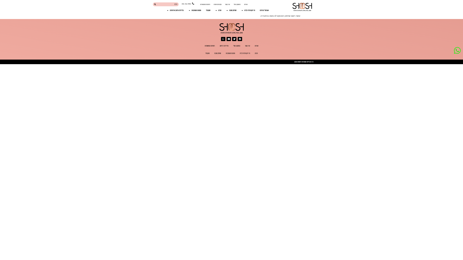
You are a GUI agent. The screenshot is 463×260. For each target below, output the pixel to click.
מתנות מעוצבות (196, 10)
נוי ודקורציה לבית (249, 10)
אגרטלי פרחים (264, 10)
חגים (219, 10)
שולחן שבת (232, 10)
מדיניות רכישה (224, 46)
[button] (240, 39)
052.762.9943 (186, 4)
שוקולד (208, 10)
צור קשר (227, 4)
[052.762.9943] (193, 4)
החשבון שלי (237, 4)
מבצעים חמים (217, 4)
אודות (246, 4)
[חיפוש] (155, 4)
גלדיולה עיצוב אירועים (177, 10)
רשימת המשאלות (205, 4)
